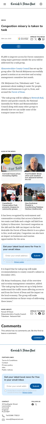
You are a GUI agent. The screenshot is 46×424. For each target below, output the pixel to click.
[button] (5, 4)
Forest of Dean (18, 92)
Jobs (3, 367)
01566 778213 (14, 416)
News (3, 20)
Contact (5, 363)
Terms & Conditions (9, 360)
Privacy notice (19, 262)
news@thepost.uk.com (14, 419)
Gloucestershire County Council (15, 68)
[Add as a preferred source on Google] (23, 38)
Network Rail (37, 98)
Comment (38, 338)
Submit (37, 255)
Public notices (7, 370)
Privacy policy (7, 365)
